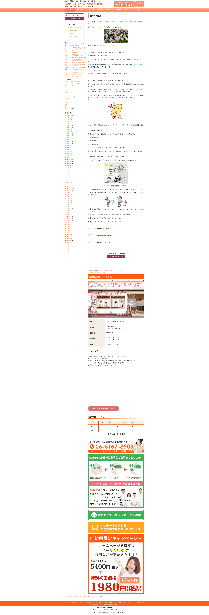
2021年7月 (68, 173)
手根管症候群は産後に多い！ (98, 272)
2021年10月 (68, 167)
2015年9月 (68, 260)
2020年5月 (68, 200)
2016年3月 (68, 250)
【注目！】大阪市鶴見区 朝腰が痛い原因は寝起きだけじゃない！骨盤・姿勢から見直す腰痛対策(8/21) (76, 49)
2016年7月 (68, 244)
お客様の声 (121, 21)
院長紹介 (119, 9)
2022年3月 (68, 157)
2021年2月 (68, 182)
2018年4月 (68, 228)
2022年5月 (68, 153)
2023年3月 (68, 133)
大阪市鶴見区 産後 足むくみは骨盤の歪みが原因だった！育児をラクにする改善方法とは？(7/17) (75, 69)
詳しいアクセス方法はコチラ (103, 408)
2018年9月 (68, 218)
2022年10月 (68, 143)
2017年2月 (68, 238)
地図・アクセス (129, 9)
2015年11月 (68, 256)
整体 (66, 95)
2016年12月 (68, 240)
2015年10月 (68, 258)
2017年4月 (68, 234)
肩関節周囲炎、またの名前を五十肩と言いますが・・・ (107, 270)
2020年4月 (68, 202)
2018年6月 (68, 224)
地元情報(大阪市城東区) (110, 21)
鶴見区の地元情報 (97, 604)
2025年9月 (68, 129)
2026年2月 (68, 119)
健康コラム (133, 21)
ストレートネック (69, 96)
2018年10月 (68, 216)
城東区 (128, 21)
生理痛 (66, 104)
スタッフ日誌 (68, 108)
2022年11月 (68, 141)
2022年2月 (68, 159)
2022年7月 (68, 149)
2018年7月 (68, 222)
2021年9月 (68, 169)
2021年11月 (68, 165)
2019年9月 (68, 210)
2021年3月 (68, 181)
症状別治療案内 (74, 30)
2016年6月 (68, 246)
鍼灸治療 (126, 602)
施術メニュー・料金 (75, 27)
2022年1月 (68, 161)
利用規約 (117, 604)
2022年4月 (68, 155)
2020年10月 (68, 190)
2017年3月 (68, 236)
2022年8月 (68, 147)
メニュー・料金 (90, 9)
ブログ (139, 9)
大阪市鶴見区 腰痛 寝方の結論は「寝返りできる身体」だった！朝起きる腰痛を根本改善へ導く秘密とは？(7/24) (76, 64)
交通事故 (67, 92)
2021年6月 (68, 175)
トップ (70, 9)
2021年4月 (68, 179)
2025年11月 (68, 125)
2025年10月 (68, 127)
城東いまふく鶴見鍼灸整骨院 (105, 607)
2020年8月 (68, 194)
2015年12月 (68, 254)
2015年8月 (68, 262)
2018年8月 (68, 220)
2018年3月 (68, 230)
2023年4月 (68, 131)
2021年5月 (68, 177)
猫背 (66, 98)
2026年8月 (68, 113)
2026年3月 (68, 117)
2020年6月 (68, 198)
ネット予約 (80, 9)
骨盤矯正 (111, 602)
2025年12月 (68, 123)
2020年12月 (68, 186)
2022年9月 (68, 145)
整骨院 (140, 21)
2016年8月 (68, 242)
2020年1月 (68, 206)
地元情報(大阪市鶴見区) (71, 81)
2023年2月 (68, 135)
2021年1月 (68, 185)
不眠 (66, 102)
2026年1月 (68, 121)
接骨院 (66, 91)
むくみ (66, 100)
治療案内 (99, 9)
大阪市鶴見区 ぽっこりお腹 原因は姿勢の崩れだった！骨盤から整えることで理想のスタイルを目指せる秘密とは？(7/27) (76, 59)
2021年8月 (68, 171)
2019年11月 (68, 208)
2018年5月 (68, 226)
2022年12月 (68, 139)
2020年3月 (68, 204)
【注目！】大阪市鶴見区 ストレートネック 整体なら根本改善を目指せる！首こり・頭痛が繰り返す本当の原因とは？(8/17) (76, 54)
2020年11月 (68, 188)
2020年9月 (68, 192)
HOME (69, 602)
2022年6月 (68, 151)
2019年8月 (68, 212)
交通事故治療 (109, 9)
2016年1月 (68, 252)
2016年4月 (68, 248)
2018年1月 (68, 232)
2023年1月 (68, 137)
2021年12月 (68, 163)
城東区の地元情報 (108, 604)
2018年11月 (68, 214)
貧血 (66, 106)
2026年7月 (68, 115)
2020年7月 (68, 196)
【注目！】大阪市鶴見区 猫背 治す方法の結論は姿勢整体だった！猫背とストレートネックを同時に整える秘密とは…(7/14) (76, 74)
